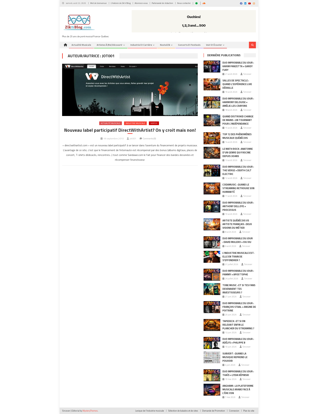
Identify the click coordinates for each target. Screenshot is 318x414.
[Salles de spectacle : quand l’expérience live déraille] (212, 84)
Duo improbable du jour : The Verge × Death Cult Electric (238, 170)
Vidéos (154, 123)
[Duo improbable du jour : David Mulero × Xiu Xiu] (212, 242)
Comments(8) (149, 138)
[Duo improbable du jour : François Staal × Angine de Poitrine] (212, 307)
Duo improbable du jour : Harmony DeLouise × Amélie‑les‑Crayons (238, 102)
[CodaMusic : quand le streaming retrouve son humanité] (212, 188)
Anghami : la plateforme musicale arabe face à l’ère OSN (237, 389)
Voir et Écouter (214, 44)
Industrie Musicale (135, 123)
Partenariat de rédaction (162, 3)
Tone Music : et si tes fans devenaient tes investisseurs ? (238, 288)
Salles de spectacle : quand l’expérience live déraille (237, 84)
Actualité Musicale (110, 123)
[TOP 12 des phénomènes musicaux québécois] (212, 138)
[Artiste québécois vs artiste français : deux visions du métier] (212, 224)
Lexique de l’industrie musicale (149, 410)
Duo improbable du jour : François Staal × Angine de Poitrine (239, 306)
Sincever (247, 74)
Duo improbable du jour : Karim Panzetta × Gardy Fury (238, 66)
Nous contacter (184, 3)
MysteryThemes (90, 410)
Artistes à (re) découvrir (109, 44)
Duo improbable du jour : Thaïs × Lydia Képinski (238, 373)
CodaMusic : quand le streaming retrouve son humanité (238, 188)
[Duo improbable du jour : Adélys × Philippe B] (212, 343)
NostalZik (165, 44)
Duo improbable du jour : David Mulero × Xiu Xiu (237, 240)
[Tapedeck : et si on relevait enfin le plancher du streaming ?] (212, 325)
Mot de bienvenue (98, 3)
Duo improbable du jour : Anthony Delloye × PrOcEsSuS (238, 206)
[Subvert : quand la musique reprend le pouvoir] (212, 357)
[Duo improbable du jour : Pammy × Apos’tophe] (212, 275)
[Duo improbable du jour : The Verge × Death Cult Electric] (212, 171)
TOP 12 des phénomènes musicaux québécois (237, 136)
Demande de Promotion (213, 410)
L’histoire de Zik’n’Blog (121, 3)
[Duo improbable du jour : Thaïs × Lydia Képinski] (212, 375)
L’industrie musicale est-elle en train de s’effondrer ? (238, 256)
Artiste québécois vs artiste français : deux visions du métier (237, 224)
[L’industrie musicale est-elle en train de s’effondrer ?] (212, 257)
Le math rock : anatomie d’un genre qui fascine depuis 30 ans (237, 152)
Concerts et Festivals (189, 44)
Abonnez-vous (141, 3)
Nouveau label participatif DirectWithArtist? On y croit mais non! (130, 130)
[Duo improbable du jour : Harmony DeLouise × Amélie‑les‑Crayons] (212, 102)
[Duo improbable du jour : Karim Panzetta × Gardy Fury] (212, 66)
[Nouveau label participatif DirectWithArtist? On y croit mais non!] (130, 90)
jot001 (133, 138)
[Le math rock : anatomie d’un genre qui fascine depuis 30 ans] (212, 153)
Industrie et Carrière (141, 44)
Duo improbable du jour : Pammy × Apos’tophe (238, 272)
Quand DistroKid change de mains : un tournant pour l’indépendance (237, 120)
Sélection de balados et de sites (183, 410)
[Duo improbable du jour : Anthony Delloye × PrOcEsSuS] (212, 206)
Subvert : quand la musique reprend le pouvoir (234, 357)
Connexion (234, 410)
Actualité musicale (81, 44)
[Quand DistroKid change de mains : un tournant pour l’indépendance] (212, 120)
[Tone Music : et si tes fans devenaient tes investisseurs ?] (212, 289)
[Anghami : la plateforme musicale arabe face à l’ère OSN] (212, 390)
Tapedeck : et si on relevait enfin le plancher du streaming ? (238, 324)
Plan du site (248, 410)
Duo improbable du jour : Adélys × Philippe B (238, 341)
